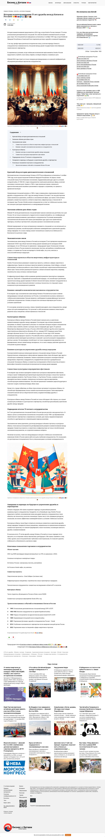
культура (65, 652)
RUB (100, 51)
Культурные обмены (18, 150)
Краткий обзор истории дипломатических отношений (28, 136)
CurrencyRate (94, 51)
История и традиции (25, 11)
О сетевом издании (9, 786)
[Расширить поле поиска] (33, 800)
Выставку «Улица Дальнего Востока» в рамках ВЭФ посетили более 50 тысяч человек (88, 746)
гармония (28, 652)
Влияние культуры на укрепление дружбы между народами (32, 152)
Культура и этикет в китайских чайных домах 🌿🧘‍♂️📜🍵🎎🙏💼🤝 (40, 644)
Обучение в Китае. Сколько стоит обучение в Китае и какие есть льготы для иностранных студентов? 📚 (88, 18)
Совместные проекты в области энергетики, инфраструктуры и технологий (37, 144)
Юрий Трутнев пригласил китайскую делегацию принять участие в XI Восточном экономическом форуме (14, 710)
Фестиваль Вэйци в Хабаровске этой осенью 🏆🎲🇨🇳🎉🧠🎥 (48, 647)
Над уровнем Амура (61, 667)
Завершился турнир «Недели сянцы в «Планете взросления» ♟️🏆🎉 (88, 114)
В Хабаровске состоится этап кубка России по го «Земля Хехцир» (89, 669)
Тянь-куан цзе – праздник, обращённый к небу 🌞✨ (89, 104)
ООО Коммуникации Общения (43, 805)
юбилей (40, 656)
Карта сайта (7, 802)
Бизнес (51, 2)
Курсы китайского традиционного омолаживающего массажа (38, 745)
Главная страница (8, 11)
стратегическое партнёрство (13, 656)
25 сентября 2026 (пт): (83, 79)
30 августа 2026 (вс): (83, 66)
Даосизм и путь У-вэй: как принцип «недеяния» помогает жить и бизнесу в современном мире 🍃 (65, 746)
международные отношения (13, 654)
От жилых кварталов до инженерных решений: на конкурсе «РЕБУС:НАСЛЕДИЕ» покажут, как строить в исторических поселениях (14, 671)
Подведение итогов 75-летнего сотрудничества (27, 157)
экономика (33, 656)
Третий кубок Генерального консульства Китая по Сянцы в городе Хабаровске (90, 709)
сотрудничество (63, 654)
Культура (76, 2)
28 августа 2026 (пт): (83, 58)
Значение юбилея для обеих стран (22, 139)
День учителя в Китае (83, 77)
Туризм (83, 2)
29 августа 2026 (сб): (83, 62)
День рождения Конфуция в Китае (87, 85)
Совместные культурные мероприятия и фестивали (30, 154)
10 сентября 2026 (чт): (83, 76)
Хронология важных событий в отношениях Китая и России (33, 165)
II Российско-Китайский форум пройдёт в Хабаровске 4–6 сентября (40, 669)
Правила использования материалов (8, 790)
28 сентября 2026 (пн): (83, 83)
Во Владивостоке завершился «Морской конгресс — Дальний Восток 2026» (40, 709)
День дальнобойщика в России (86, 64)
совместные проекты (50, 654)
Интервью (58, 2)
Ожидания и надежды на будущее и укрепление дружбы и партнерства (34, 160)
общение (34, 654)
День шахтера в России (84, 68)
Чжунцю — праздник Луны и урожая (88, 81)
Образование (67, 2)
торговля (25, 656)
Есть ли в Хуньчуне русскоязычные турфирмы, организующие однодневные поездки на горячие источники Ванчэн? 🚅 (87, 35)
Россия (41, 654)
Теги (5, 800)
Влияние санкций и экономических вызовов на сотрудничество (34, 147)
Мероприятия (92, 2)
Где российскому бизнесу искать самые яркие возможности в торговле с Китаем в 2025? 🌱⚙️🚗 (89, 26)
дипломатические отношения (41, 652)
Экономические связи (19, 142)
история (54, 652)
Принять (68, 835)
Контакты (6, 798)
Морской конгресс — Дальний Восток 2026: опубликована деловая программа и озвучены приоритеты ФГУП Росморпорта (14, 747)
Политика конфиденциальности (10, 795)
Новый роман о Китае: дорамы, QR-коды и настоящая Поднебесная (65, 709)
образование (26, 654)
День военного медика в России (87, 60)
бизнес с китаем (19, 652)
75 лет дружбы (9, 652)
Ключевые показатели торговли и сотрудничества (28, 163)
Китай (59, 652)
